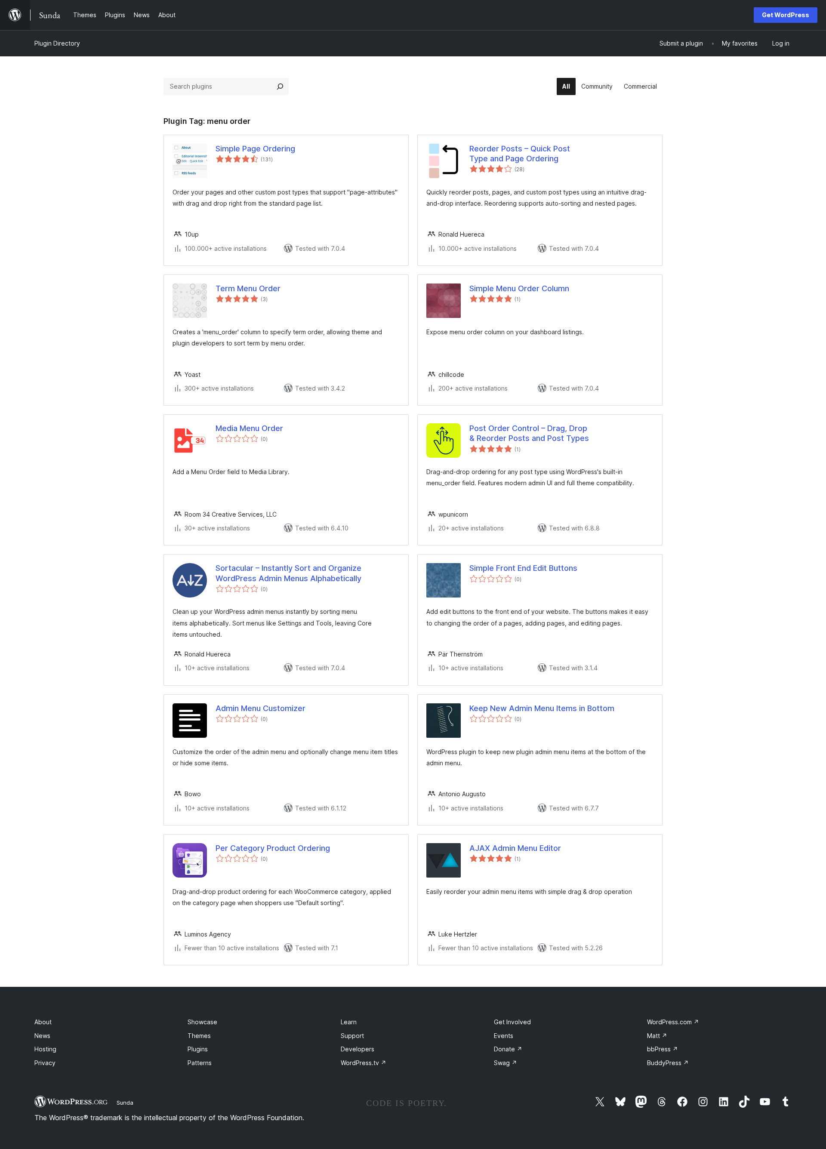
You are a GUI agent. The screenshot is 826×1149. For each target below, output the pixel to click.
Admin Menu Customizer (260, 708)
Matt (657, 1035)
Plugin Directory (57, 43)
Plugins (198, 1049)
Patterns (200, 1062)
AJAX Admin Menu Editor (515, 848)
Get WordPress (785, 14)
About (43, 1022)
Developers (357, 1049)
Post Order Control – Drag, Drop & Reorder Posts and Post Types (529, 433)
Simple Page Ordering (255, 148)
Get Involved (512, 1022)
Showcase (202, 1022)
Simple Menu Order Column (519, 288)
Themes (199, 1035)
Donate (508, 1049)
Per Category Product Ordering (273, 848)
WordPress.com (673, 1022)
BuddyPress (668, 1062)
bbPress (662, 1049)
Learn (349, 1022)
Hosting (45, 1049)
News (42, 1035)
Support (352, 1035)
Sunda (125, 1102)
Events (503, 1035)
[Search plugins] (280, 86)
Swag (505, 1062)
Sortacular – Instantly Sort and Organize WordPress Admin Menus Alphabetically (288, 573)
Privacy (44, 1062)
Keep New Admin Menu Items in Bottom (541, 708)
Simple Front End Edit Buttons (523, 568)
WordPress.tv (363, 1062)
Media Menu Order (249, 428)
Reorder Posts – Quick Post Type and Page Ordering (519, 153)
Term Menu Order (248, 288)
